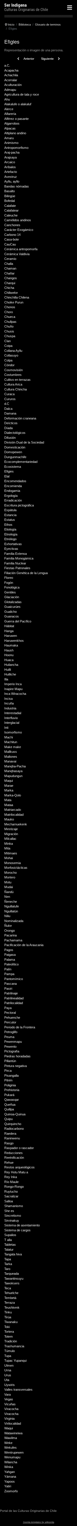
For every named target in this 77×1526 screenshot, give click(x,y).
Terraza (9, 1302)
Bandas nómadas (16, 186)
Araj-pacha (11, 152)
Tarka (8, 1264)
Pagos (8, 950)
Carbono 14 (12, 234)
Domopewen (13, 452)
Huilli (7, 669)
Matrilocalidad (14, 814)
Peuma (9, 1037)
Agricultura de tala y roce (21, 94)
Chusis (9, 331)
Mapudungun (13, 776)
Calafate (10, 205)
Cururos (10, 399)
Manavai (10, 761)
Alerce (8, 109)
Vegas (8, 1399)
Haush (8, 650)
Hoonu (8, 655)
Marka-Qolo (12, 795)
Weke (8, 1443)
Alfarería (10, 114)
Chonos (9, 307)
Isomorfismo (13, 732)
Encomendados (15, 481)
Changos (10, 278)
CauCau (10, 244)
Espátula (10, 510)
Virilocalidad (12, 1423)
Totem (8, 1336)
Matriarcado (12, 809)
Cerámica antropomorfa (20, 249)
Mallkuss (10, 751)
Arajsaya (10, 157)
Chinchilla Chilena (16, 297)
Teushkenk (11, 1307)
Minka (8, 843)
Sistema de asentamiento (22, 1225)
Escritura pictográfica (19, 505)
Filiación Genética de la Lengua (26, 573)
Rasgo (8, 1143)
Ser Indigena (15, 5)
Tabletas (10, 1244)
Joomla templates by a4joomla (38, 1522)
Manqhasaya (13, 771)
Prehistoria (11, 1090)
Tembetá (10, 1298)
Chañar (9, 273)
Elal (6, 476)
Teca (7, 1288)
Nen (7, 896)
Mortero (9, 877)
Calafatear (11, 210)
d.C (6, 404)
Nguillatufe (11, 906)
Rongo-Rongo (14, 1186)
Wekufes (10, 1447)
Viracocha (11, 1409)
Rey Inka (10, 1177)
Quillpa (9, 1109)
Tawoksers (11, 1283)
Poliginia (10, 1085)
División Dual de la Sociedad (24, 442)
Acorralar (10, 80)
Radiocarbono (14, 1128)
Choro (8, 312)
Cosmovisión (13, 370)
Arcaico (9, 162)
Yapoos (9, 1481)
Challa (8, 263)
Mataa (8, 805)
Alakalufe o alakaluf (17, 104)
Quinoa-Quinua (14, 1114)
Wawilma (10, 1438)
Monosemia (12, 863)
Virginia (9, 1418)
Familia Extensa (15, 553)
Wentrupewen (14, 1452)
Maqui (8, 780)
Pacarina (10, 935)
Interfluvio (11, 718)
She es (9, 1211)
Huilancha (11, 664)
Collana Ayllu (13, 350)
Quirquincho (12, 1124)
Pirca (8, 1070)
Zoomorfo (11, 1491)
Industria (10, 708)
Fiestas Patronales (17, 568)
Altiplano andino (15, 133)
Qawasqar (11, 1099)
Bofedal (9, 201)
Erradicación (13, 500)
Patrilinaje (11, 993)
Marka (8, 790)
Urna (7, 1370)
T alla (8, 1240)
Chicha (9, 288)
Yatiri (7, 1486)
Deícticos (11, 423)
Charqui (9, 283)
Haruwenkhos (14, 640)
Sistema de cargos (17, 1230)
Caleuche (11, 215)
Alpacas (10, 128)
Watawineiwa (13, 1433)
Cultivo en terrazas (17, 379)
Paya (8, 1008)
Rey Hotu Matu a (16, 1172)
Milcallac (10, 838)
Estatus (9, 519)
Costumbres (13, 375)
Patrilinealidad (14, 998)
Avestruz (10, 176)
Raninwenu (12, 1138)
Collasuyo (11, 355)
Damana (10, 413)
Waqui (8, 1428)
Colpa (8, 360)
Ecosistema (12, 466)
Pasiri (8, 988)
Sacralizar (11, 1196)
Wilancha (10, 1462)
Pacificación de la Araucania (23, 945)
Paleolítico (11, 964)
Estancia (10, 515)
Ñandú (8, 892)
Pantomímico (13, 979)
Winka (8, 1467)
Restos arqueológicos (19, 1167)
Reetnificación (14, 1157)
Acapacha (11, 70)
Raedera (10, 1133)
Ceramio (10, 259)
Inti (6, 727)
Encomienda (13, 486)
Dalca (8, 408)
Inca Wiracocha (15, 693)
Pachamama (13, 940)
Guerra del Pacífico (17, 621)
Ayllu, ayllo (11, 181)
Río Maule (11, 1182)
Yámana (10, 1476)
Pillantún (10, 1061)
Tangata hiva (13, 1254)
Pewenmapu (13, 1041)
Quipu (8, 1119)
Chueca (9, 317)
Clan (7, 341)
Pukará (9, 1095)
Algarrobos (11, 123)
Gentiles (10, 592)
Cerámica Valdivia (17, 254)
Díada (8, 428)
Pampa (9, 974)
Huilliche (10, 674)
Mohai (8, 858)
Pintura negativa (15, 1066)
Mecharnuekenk (15, 824)
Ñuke (8, 925)
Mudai (8, 887)
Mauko (9, 819)
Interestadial (12, 713)
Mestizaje (11, 829)
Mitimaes (10, 853)
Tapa (7, 1259)
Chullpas (10, 321)
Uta (6, 1380)
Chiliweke (11, 292)
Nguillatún (11, 911)
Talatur (8, 1249)
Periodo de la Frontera (19, 1027)
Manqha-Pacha (15, 766)
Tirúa (7, 1317)
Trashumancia (14, 1346)
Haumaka (11, 645)
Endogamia (12, 490)
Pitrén (8, 1080)
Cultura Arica (13, 384)
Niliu (7, 916)
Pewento (10, 1046)
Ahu (7, 99)
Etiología (10, 529)
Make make (12, 747)
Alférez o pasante (16, 118)
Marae (8, 785)
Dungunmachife (15, 457)
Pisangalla (11, 1075)
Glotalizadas (13, 602)
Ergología (11, 495)
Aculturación (13, 85)
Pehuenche (12, 1017)
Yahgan (9, 1472)
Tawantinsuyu (13, 1278)
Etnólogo (10, 539)
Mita (7, 848)
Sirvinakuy (11, 1220)
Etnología (10, 534)
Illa (6, 679)
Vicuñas (10, 1404)
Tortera (9, 1331)
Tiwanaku (11, 1322)
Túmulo (9, 1351)
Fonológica (11, 587)
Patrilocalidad (13, 1003)
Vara (7, 1394)
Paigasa (10, 954)
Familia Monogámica (18, 558)
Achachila (11, 75)
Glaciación (11, 597)
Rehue (8, 1162)
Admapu (10, 89)
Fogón (8, 582)
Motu (7, 882)
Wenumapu (12, 1457)
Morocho (10, 872)
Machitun (10, 742)
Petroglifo (10, 1032)
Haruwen (10, 635)
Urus (7, 1375)
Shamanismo (13, 1206)
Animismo (11, 143)
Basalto (9, 191)
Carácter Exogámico (18, 230)
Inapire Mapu (13, 689)
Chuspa (9, 336)
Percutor (10, 1022)
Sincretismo (12, 1215)
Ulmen (8, 1365)
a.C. (7, 65)
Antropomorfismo (16, 147)
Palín (7, 969)
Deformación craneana (20, 418)
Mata (7, 800)
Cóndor (9, 365)
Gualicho (10, 611)
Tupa (7, 1356)
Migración (11, 834)
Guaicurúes (12, 606)
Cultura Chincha (15, 389)
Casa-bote (11, 239)
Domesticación (14, 447)
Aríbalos (10, 167)
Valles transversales (18, 1389)
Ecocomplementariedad (20, 461)
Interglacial (11, 722)
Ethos (8, 524)
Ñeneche (10, 901)
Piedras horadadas (17, 1056)
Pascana (10, 983)
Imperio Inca (13, 684)
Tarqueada (11, 1273)
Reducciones (13, 1153)
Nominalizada (13, 921)
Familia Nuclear (15, 563)
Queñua (9, 1104)
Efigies (9, 471)
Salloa (8, 1201)
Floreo (8, 577)
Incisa (8, 698)
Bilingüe (9, 196)
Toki (7, 1327)
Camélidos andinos (17, 220)
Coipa (8, 346)
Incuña (9, 703)
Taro (7, 1269)
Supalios (10, 1235)
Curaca (9, 394)
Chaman (10, 268)
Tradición (10, 1341)
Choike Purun (13, 302)
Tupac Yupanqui (15, 1360)
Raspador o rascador (19, 1148)
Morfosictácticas (15, 867)
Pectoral (10, 1012)
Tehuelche (11, 1293)
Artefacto (10, 172)
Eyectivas (11, 548)
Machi (8, 737)
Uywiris (9, 1385)
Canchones (12, 225)
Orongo (9, 930)
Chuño (8, 326)
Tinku (8, 1312)
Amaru (9, 138)
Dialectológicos (14, 432)
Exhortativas (13, 544)
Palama (9, 959)
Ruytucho (11, 1191)
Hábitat (9, 626)
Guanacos (11, 616)
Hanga (8, 631)
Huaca (8, 660)
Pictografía (11, 1051)
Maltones (10, 756)
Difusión (10, 437)
